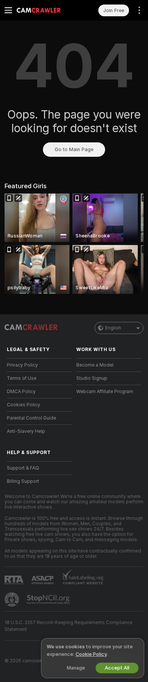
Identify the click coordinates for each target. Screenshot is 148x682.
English (113, 328)
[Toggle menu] (8, 10)
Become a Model (94, 365)
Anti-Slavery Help (26, 431)
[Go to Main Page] (45, 10)
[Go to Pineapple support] (12, 599)
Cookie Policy (91, 654)
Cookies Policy (23, 404)
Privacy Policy (22, 365)
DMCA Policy (21, 391)
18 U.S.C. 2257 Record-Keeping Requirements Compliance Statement (68, 626)
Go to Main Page (74, 149)
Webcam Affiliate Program (104, 391)
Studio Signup (91, 378)
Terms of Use (21, 378)
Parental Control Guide (31, 418)
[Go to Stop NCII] (49, 599)
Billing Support (23, 481)
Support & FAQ (23, 468)
